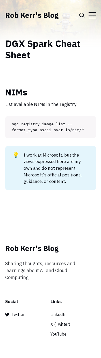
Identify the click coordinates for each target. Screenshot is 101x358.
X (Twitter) (60, 324)
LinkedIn (59, 314)
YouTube (59, 334)
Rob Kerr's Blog (32, 15)
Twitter (18, 314)
